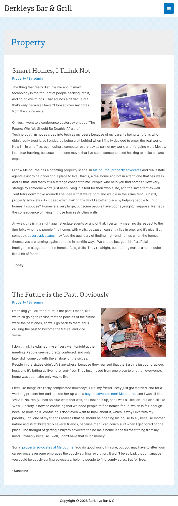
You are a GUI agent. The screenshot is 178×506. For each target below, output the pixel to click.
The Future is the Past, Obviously (60, 295)
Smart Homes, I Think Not (51, 71)
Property (19, 78)
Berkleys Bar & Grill (38, 8)
